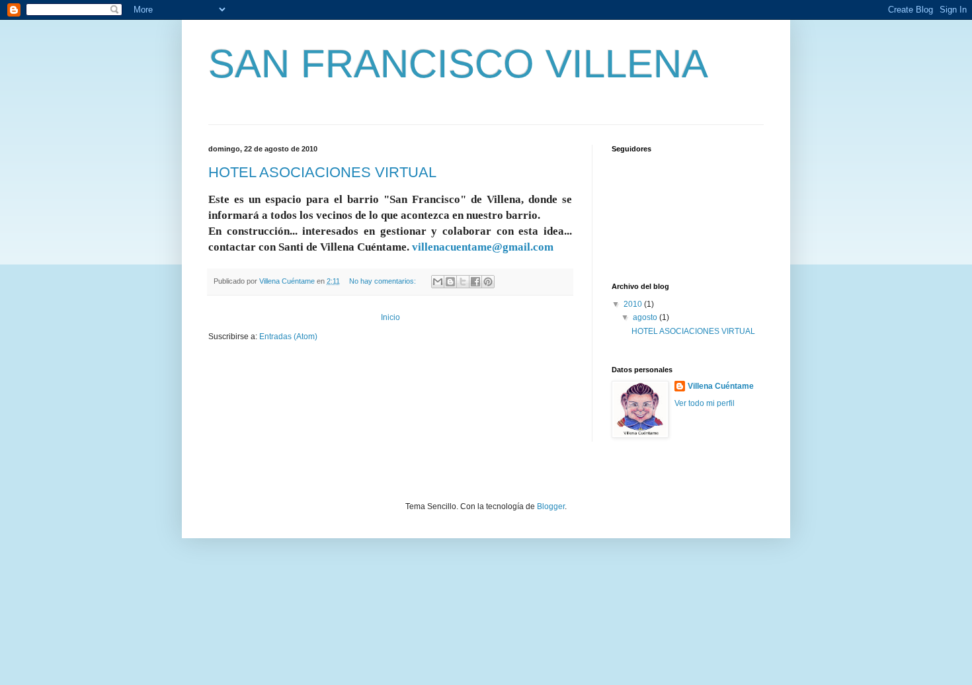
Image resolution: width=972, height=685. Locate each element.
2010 (634, 304)
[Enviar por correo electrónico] (437, 281)
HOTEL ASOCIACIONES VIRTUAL (322, 172)
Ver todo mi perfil (704, 403)
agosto (646, 317)
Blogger (551, 506)
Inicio (390, 317)
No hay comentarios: (383, 281)
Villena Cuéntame (721, 386)
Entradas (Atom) (288, 336)
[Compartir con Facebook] (475, 281)
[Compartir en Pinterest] (488, 281)
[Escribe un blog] (450, 281)
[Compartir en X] (462, 281)
